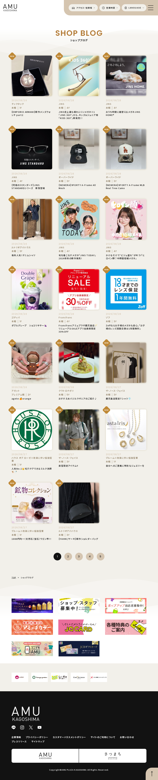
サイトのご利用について (103, 737)
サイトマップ (37, 741)
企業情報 (16, 737)
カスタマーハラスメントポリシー (69, 737)
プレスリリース (19, 741)
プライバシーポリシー (37, 737)
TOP (14, 577)
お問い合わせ (127, 737)
